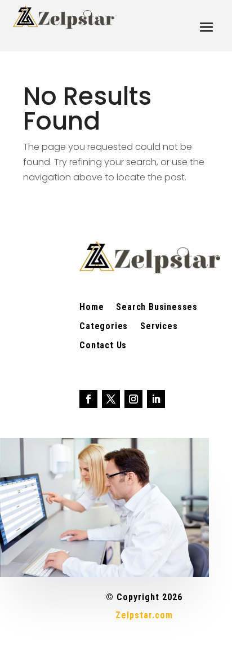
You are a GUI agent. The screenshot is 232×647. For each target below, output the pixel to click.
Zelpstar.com (144, 615)
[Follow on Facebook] (88, 399)
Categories (103, 326)
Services (158, 326)
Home (91, 307)
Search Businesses (157, 307)
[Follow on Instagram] (133, 399)
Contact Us (103, 346)
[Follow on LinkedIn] (156, 399)
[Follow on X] (111, 399)
